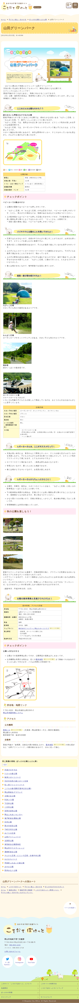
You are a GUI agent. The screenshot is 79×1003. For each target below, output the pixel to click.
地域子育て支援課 (26, 890)
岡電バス (12, 730)
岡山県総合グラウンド (14, 792)
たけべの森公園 (11, 773)
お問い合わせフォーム (13, 951)
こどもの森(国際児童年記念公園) (18, 788)
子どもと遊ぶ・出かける (17, 19)
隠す (5, 764)
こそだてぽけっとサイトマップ (52, 988)
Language (68, 7)
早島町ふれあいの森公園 (14, 863)
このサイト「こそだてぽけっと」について (16, 983)
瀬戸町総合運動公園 (13, 818)
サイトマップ (6, 997)
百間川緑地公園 (11, 811)
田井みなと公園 (11, 870)
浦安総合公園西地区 (13, 844)
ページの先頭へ (70, 908)
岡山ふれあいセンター (14, 814)
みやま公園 (9, 867)
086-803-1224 (15, 945)
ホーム (3, 19)
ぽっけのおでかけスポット (54, 887)
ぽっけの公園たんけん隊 (38, 19)
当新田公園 (9, 841)
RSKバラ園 (9, 800)
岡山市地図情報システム (13, 713)
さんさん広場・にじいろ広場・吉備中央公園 (23, 855)
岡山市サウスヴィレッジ (14, 848)
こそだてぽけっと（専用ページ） (47, 890)
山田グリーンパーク (13, 837)
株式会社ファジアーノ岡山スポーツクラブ (39, 628)
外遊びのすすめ (11, 770)
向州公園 (8, 822)
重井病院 (45, 659)
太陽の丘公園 (10, 796)
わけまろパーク (11, 859)
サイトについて (46, 997)
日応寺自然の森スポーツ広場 (16, 781)
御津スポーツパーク (13, 777)
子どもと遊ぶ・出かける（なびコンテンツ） (17, 892)
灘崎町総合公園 (11, 852)
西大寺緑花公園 (11, 826)
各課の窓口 (13, 890)
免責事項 (4, 988)
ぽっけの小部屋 (6, 992)
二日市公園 (9, 807)
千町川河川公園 (11, 829)
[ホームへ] (17, 6)
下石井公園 (9, 803)
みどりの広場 (10, 833)
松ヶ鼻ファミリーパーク (14, 785)
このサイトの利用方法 (49, 983)
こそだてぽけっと (15, 887)
